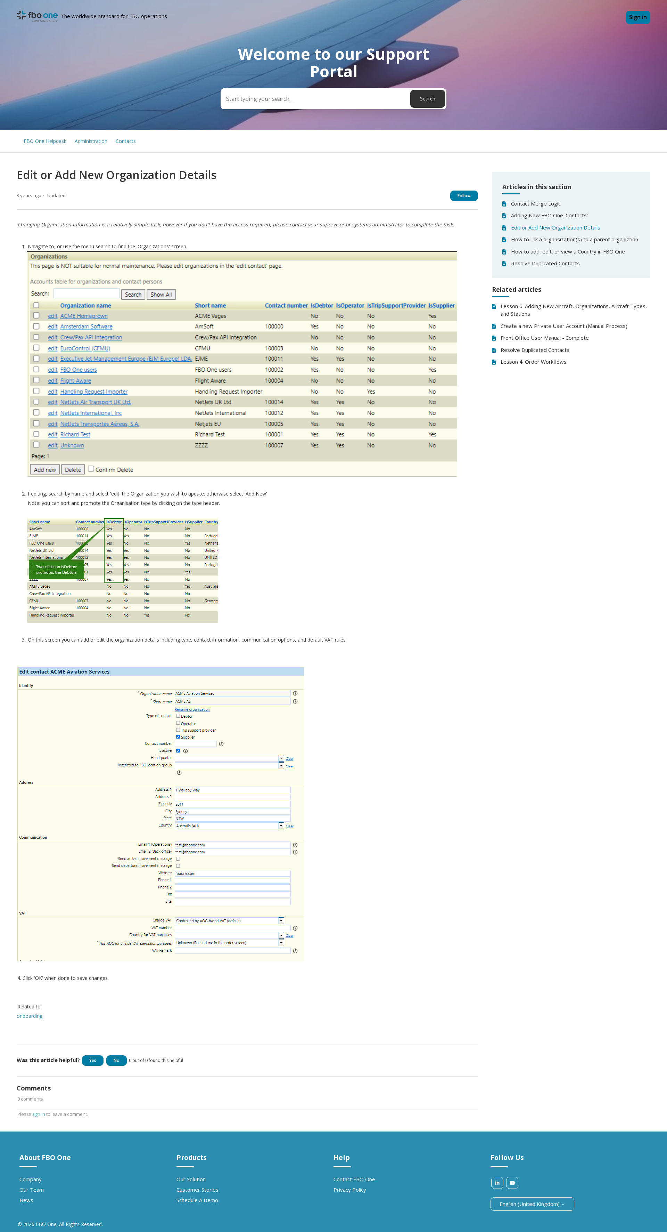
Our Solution (191, 1179)
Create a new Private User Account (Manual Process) (564, 325)
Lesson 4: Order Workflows (534, 361)
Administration (91, 141)
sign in (38, 1114)
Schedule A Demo (197, 1200)
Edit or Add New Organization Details (555, 227)
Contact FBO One (354, 1179)
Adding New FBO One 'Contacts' (549, 215)
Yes (92, 1060)
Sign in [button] (638, 17)
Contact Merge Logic (536, 203)
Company (30, 1179)
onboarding (29, 1016)
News (26, 1200)
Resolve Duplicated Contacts (545, 263)
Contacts (126, 141)
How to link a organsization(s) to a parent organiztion (574, 239)
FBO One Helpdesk (45, 141)
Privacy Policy (350, 1189)
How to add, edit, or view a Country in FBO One (568, 251)
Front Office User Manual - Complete (545, 337)
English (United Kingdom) (530, 1203)
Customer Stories (197, 1189)
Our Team (31, 1189)
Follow (464, 196)
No (117, 1060)
